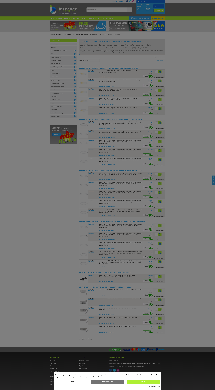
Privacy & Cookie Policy (154, 386)
